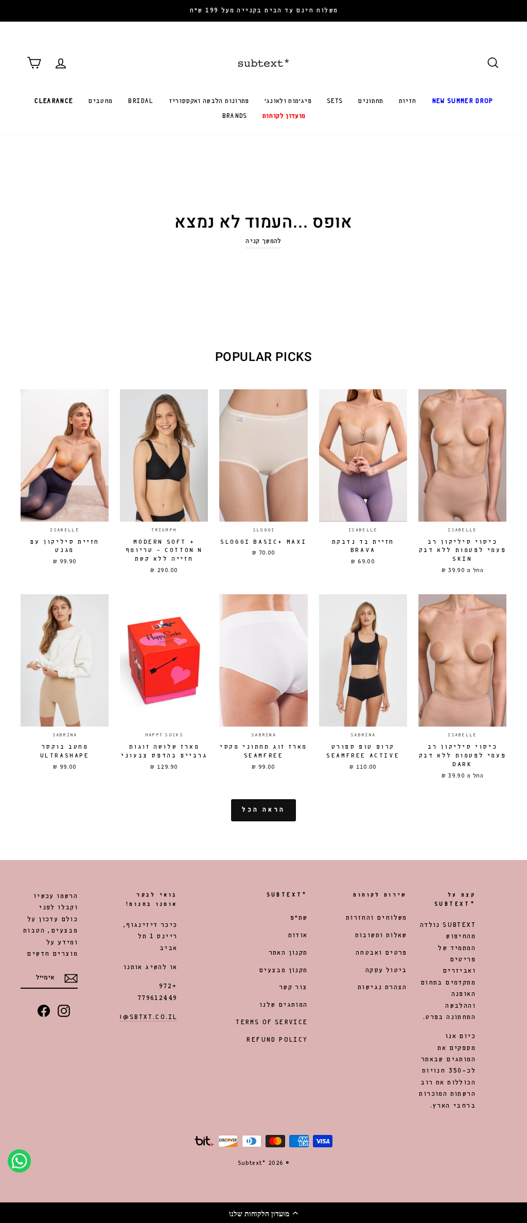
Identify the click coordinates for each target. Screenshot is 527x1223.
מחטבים (100, 101)
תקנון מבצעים (283, 970)
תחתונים (370, 101)
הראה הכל (263, 810)
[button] (263, 1212)
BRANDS (234, 116)
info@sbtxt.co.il (140, 1017)
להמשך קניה (263, 241)
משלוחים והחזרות (376, 918)
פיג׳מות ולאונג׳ (288, 101)
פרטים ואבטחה (381, 953)
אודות (298, 935)
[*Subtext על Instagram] (64, 1010)
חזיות (407, 101)
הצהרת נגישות (382, 987)
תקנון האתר (288, 953)
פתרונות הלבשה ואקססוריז (209, 101)
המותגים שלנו (283, 1005)
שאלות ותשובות (381, 935)
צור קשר (293, 987)
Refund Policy (276, 1040)
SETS (334, 101)
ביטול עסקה (386, 970)
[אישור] (71, 978)
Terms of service (271, 1022)
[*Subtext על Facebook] (44, 1010)
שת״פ (299, 918)
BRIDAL (140, 101)
